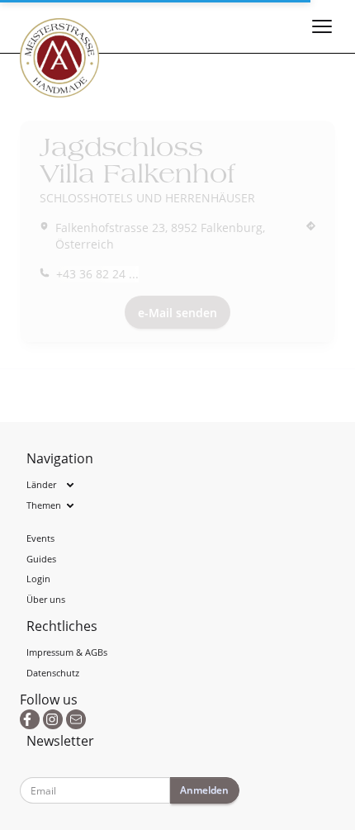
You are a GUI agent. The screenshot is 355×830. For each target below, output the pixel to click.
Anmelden (204, 790)
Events (40, 538)
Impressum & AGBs (66, 652)
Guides (41, 559)
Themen (43, 505)
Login (38, 578)
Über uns (45, 599)
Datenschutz (52, 672)
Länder (41, 484)
